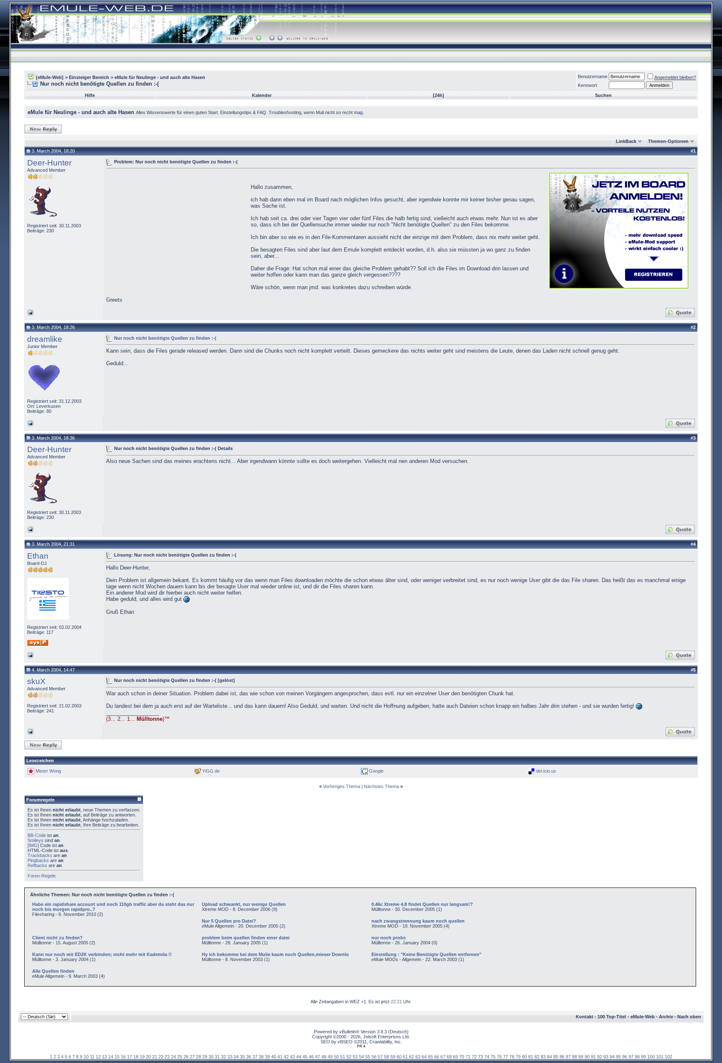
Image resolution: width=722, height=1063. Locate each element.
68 (449, 1056)
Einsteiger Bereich (89, 77)
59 (392, 1056)
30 (211, 1056)
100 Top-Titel (611, 1016)
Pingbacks (38, 860)
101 (660, 1056)
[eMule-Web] (50, 77)
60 (399, 1056)
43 (292, 1056)
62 (411, 1056)
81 (530, 1056)
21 (154, 1056)
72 (474, 1056)
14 (110, 1056)
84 (549, 1056)
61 (405, 1056)
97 (630, 1056)
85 (555, 1056)
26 (185, 1056)
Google (376, 770)
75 (493, 1056)
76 (499, 1056)
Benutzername (593, 76)
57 (380, 1056)
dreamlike (44, 339)
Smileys (35, 840)
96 (624, 1056)
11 (92, 1056)
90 (587, 1056)
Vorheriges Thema (341, 786)
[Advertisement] (176, 229)
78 (511, 1056)
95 (618, 1056)
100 (651, 1056)
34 (236, 1056)
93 (605, 1056)
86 (561, 1056)
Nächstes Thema (381, 786)
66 (436, 1056)
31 (217, 1056)
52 (348, 1056)
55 (367, 1056)
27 (192, 1056)
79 (518, 1056)
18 (135, 1056)
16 (123, 1056)
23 (167, 1056)
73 (480, 1056)
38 (261, 1056)
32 (223, 1056)
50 (336, 1056)
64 (424, 1056)
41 (279, 1056)
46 (311, 1056)
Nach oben (689, 1016)
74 (486, 1056)
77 (505, 1056)
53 (355, 1056)
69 (455, 1056)
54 (361, 1056)
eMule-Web (642, 1016)
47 (317, 1056)
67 (442, 1056)
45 (305, 1056)
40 (273, 1056)
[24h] (438, 95)
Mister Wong (48, 770)
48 (323, 1056)
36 (248, 1056)
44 (298, 1056)
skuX (36, 681)
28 (198, 1056)
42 (286, 1056)
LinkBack (626, 141)
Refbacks (37, 865)
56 (373, 1056)
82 (536, 1056)
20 (148, 1056)
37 (254, 1056)
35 (242, 1056)
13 (104, 1056)
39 (267, 1056)
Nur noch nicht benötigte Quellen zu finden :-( (165, 337)
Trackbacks (40, 855)
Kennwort (587, 85)
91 (593, 1056)
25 (179, 1056)
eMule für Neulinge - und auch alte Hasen (159, 77)
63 (417, 1056)
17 (129, 1056)
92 (599, 1056)
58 (386, 1056)
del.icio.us (546, 770)
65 (430, 1056)
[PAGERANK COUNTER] (361, 1046)
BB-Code (37, 835)
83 (543, 1056)
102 (668, 1056)
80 (524, 1056)
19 (142, 1056)
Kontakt (584, 1016)
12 (98, 1056)
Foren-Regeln (42, 875)
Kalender (262, 95)
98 (637, 1056)
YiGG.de (211, 770)
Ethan (37, 556)
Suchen (603, 95)
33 (229, 1056)
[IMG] (33, 845)
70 (461, 1056)
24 (173, 1056)
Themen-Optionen (668, 141)
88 (574, 1056)
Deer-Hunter (49, 162)
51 (342, 1056)
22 (160, 1056)
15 (116, 1056)
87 (568, 1056)
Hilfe (90, 95)
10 (86, 1056)
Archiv (666, 1016)
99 (643, 1056)
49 (330, 1056)
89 (580, 1056)
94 (612, 1056)
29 (204, 1056)
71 (467, 1056)
